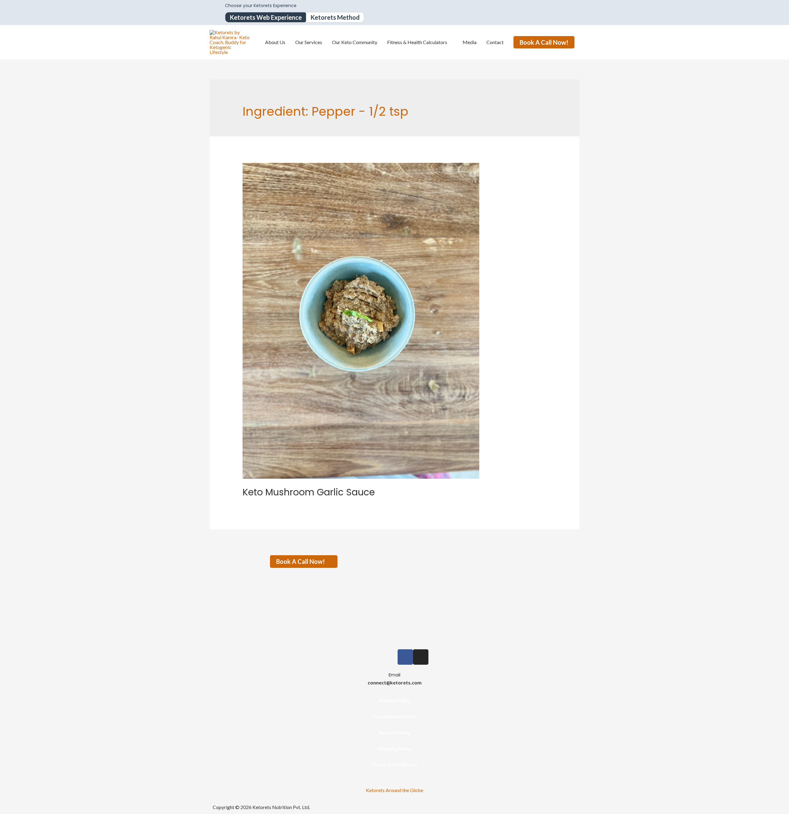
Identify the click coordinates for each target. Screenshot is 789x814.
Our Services (308, 42)
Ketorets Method (335, 17)
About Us (275, 42)
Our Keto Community (354, 42)
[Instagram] (420, 657)
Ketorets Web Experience (266, 17)
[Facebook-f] (405, 657)
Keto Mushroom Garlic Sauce (309, 492)
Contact (495, 42)
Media (469, 42)
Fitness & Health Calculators (417, 42)
